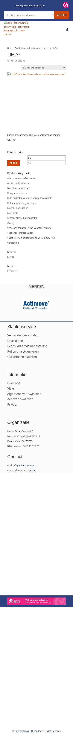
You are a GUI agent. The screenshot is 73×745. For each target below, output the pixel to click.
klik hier (32, 470)
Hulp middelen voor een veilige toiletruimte (29, 198)
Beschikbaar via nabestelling (27, 346)
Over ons (13, 383)
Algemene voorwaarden (24, 394)
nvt (8, 256)
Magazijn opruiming (17, 208)
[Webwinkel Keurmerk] (36, 602)
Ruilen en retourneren (23, 351)
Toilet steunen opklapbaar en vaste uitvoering (31, 237)
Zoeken (61, 15)
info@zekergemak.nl (23, 465)
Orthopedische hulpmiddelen (22, 218)
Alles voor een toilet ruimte (21, 178)
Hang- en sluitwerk (17, 193)
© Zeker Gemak (20, 731)
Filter (13, 163)
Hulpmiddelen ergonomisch (21, 203)
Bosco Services (53, 731)
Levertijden (15, 341)
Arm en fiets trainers (18, 183)
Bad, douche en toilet (18, 188)
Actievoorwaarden (20, 399)
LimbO (10, 271)
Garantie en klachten (22, 357)
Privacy (12, 404)
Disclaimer (36, 731)
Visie (10, 388)
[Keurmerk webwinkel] (66, 5)
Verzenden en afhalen (22, 335)
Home (10, 48)
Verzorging (13, 242)
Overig (10, 223)
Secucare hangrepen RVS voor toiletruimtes (30, 228)
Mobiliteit (12, 213)
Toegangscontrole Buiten (20, 232)
